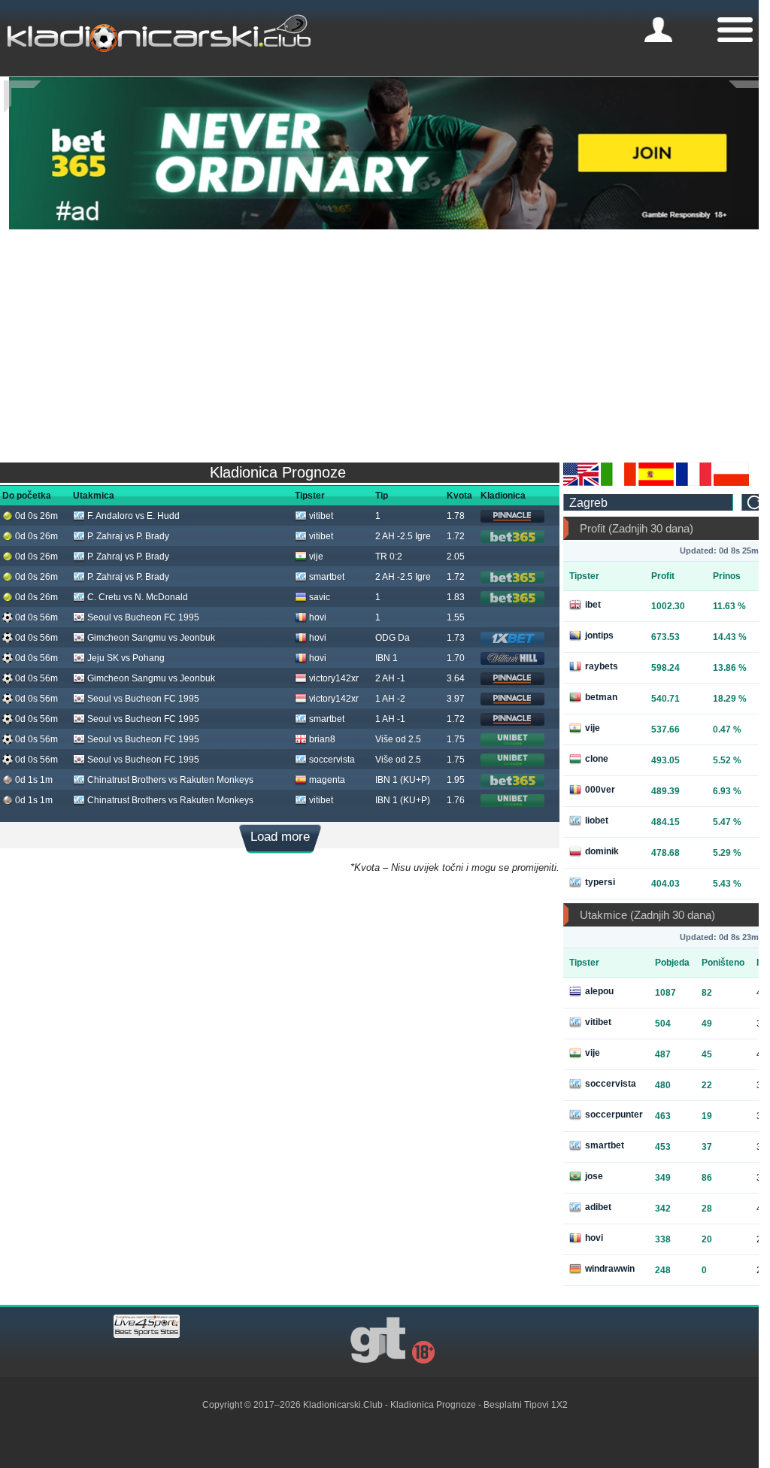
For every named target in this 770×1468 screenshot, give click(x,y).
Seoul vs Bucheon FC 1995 (143, 617)
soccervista (332, 759)
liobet (596, 820)
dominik (602, 851)
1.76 (456, 800)
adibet (598, 1207)
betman (601, 697)
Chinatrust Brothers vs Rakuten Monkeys (170, 780)
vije (316, 556)
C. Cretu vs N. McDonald (137, 597)
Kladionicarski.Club (343, 1405)
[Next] (747, 96)
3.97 (456, 698)
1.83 (456, 597)
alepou (599, 991)
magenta (327, 780)
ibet (593, 604)
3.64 (456, 678)
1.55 (456, 617)
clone (596, 759)
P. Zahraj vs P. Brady (128, 536)
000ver (600, 789)
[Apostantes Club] (656, 483)
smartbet (326, 577)
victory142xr (334, 678)
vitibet (321, 516)
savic (319, 597)
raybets (601, 666)
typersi (600, 882)
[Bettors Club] (581, 483)
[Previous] (22, 96)
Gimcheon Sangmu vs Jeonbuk (151, 637)
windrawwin (610, 1268)
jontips (599, 635)
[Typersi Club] (731, 483)
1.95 (456, 780)
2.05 (456, 556)
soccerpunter (614, 1114)
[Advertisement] (385, 342)
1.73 (456, 637)
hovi (317, 617)
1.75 (456, 739)
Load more (280, 837)
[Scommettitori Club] (618, 483)
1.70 (456, 658)
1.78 (456, 516)
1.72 (456, 536)
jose (594, 1176)
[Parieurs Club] (693, 483)
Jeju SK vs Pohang (126, 658)
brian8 (322, 739)
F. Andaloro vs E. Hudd (133, 516)
